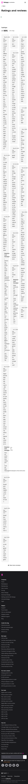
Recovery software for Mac (8, 649)
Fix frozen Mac (5, 744)
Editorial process (5, 625)
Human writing (5, 629)
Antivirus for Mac (5, 644)
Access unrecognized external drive (10, 731)
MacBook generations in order (9, 679)
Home (2, 581)
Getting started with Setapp (8, 597)
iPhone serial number (6, 694)
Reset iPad (4, 748)
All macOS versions (6, 675)
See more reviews (15, 565)
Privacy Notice (7, 762)
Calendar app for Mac (6, 659)
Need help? (3, 776)
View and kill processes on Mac (9, 738)
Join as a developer (6, 612)
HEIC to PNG (4, 714)
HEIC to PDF (4, 716)
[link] (3, 765)
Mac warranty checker (7, 707)
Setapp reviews (5, 614)
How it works (4, 588)
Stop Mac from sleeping (7, 740)
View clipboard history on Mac (9, 725)
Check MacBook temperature (8, 742)
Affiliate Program (5, 616)
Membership (4, 586)
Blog (2, 618)
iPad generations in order (7, 683)
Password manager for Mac (8, 651)
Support (3, 607)
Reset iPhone (4, 746)
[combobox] (6, 773)
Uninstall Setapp (5, 599)
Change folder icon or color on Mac (10, 727)
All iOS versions (5, 677)
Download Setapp (5, 594)
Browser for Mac (5, 646)
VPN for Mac (4, 638)
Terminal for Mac (5, 657)
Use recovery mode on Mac (8, 735)
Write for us (4, 631)
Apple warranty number (7, 705)
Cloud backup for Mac (7, 666)
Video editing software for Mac (9, 653)
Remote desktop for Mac (7, 664)
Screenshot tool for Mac (7, 662)
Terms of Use (10, 776)
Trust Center (4, 610)
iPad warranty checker (7, 709)
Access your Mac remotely (8, 733)
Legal (2, 601)
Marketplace (4, 584)
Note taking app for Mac (7, 655)
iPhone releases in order (7, 681)
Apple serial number (6, 692)
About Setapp (4, 592)
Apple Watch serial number (8, 703)
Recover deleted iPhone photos (9, 729)
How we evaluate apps (7, 627)
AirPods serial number (7, 701)
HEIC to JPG (4, 712)
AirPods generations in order (8, 686)
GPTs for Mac (4, 718)
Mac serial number (6, 696)
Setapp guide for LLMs (7, 673)
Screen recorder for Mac (7, 642)
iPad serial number (6, 699)
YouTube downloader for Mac (8, 640)
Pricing (3, 590)
